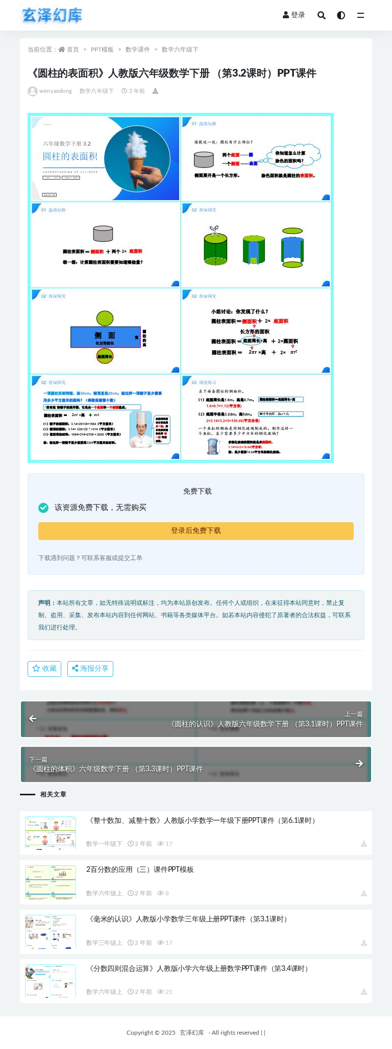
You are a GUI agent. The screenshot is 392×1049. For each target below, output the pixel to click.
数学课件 (138, 49)
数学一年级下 (104, 844)
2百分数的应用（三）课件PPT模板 (140, 869)
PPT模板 (102, 49)
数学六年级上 (104, 893)
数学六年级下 (180, 49)
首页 (73, 49)
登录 (298, 15)
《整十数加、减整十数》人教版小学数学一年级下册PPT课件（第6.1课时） (202, 820)
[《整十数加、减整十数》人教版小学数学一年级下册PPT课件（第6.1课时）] (50, 845)
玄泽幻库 (192, 1033)
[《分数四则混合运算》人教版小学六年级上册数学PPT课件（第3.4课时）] (50, 993)
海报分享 (93, 668)
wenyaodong (55, 91)
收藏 (48, 668)
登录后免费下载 (196, 530)
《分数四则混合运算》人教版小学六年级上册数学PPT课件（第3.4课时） (199, 968)
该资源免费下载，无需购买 (100, 507)
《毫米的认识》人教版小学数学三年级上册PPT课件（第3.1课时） (188, 919)
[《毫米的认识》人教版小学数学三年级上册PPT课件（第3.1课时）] (50, 944)
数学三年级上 (104, 943)
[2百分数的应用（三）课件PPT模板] (50, 894)
